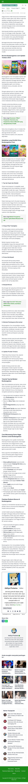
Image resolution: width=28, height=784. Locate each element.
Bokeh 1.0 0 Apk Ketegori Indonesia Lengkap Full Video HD (7, 702)
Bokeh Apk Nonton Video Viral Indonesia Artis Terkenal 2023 (20, 702)
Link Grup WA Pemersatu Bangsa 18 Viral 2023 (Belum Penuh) (16, 747)
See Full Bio (17, 605)
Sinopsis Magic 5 (15, 8)
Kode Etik (17, 768)
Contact (23, 771)
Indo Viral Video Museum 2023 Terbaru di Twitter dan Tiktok (15, 715)
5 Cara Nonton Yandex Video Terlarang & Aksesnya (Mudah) (16, 741)
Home (3, 8)
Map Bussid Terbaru (16, 778)
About (14, 773)
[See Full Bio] (21, 605)
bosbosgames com (6, 614)
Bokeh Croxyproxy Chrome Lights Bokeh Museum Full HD (13, 218)
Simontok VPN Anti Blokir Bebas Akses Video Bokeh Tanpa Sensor (15, 728)
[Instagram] (13, 611)
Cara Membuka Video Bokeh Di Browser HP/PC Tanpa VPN (19, 686)
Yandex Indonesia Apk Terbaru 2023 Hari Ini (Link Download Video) (15, 734)
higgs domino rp (16, 614)
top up (23, 614)
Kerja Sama (11, 768)
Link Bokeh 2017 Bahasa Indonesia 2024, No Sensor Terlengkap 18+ (15, 722)
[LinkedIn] (20, 611)
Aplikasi (23, 8)
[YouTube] (17, 611)
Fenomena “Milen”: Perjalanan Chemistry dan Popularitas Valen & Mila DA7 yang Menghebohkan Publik (7, 671)
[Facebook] (8, 611)
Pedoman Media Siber (8, 771)
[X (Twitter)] (10, 611)
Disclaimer (17, 771)
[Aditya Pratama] (14, 633)
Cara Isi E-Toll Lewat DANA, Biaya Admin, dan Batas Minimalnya (12, 303)
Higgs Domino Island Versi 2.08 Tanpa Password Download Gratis (15, 759)
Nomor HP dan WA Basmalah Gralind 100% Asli (16, 753)
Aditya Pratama (13, 635)
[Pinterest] (15, 611)
